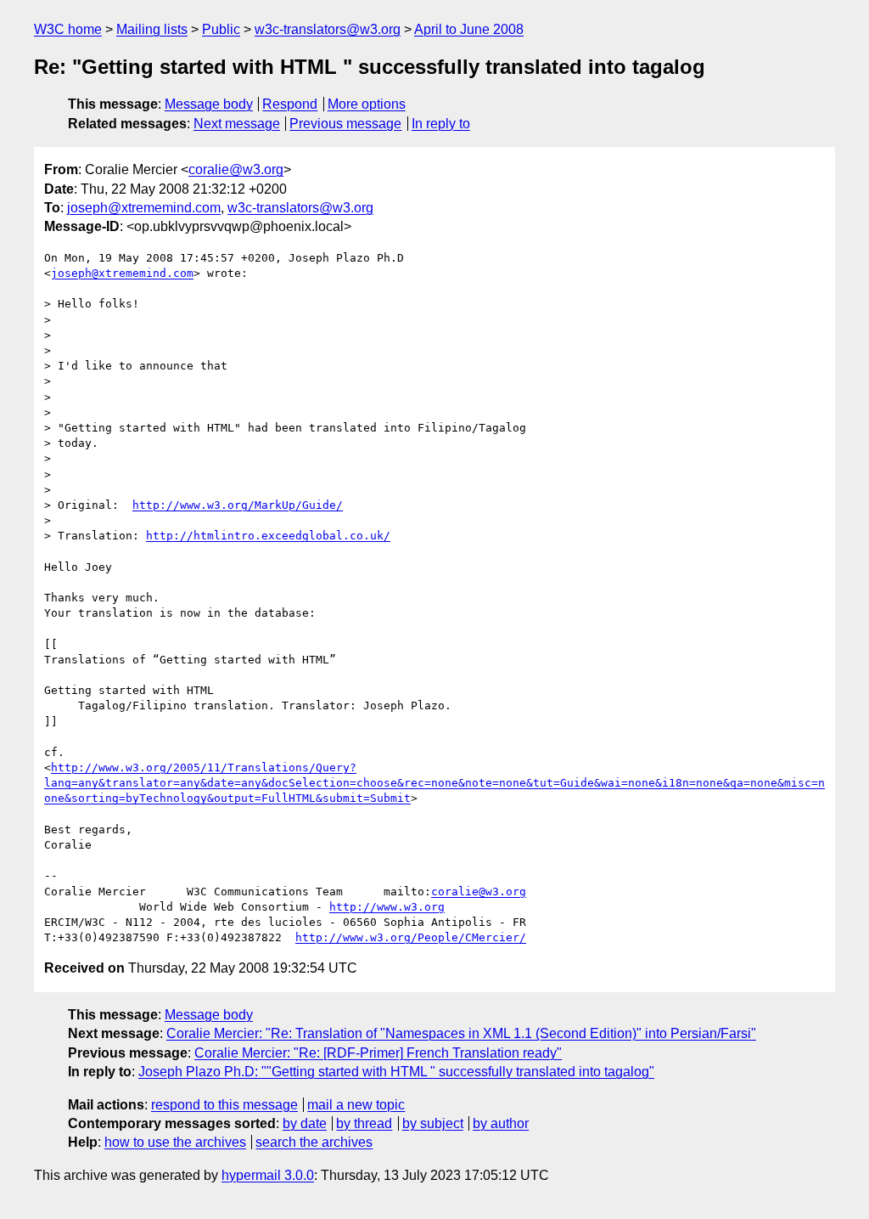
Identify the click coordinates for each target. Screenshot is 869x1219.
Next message (236, 123)
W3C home (68, 29)
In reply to (441, 123)
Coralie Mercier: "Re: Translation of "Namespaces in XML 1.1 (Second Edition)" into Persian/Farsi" (461, 1033)
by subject (432, 1123)
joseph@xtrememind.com (144, 207)
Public (221, 29)
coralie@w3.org (235, 169)
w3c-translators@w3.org (328, 29)
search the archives (314, 1142)
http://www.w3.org (387, 906)
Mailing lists (152, 29)
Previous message (345, 123)
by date (305, 1123)
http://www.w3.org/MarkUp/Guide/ (237, 505)
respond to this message (224, 1105)
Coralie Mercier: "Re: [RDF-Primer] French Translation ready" (378, 1053)
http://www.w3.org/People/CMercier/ (410, 937)
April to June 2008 (469, 29)
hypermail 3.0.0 (267, 1175)
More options (367, 104)
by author (501, 1123)
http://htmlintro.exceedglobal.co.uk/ (268, 535)
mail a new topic (356, 1105)
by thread (364, 1123)
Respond (289, 104)
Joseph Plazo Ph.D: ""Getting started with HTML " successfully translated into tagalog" (396, 1071)
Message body (209, 104)
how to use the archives (175, 1142)
